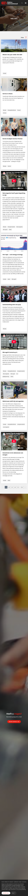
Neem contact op (14, 721)
